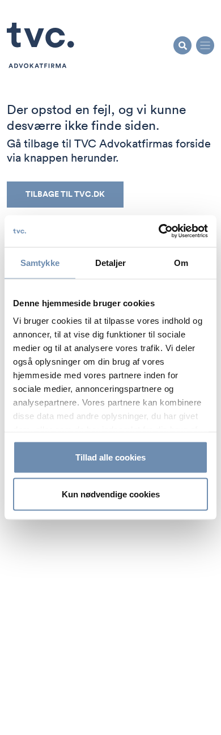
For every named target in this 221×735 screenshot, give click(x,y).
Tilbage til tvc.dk (65, 194)
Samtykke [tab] (40, 262)
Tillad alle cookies (110, 457)
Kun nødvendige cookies (111, 494)
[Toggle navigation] (205, 45)
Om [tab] (181, 262)
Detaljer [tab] (110, 262)
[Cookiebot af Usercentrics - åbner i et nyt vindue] (159, 231)
